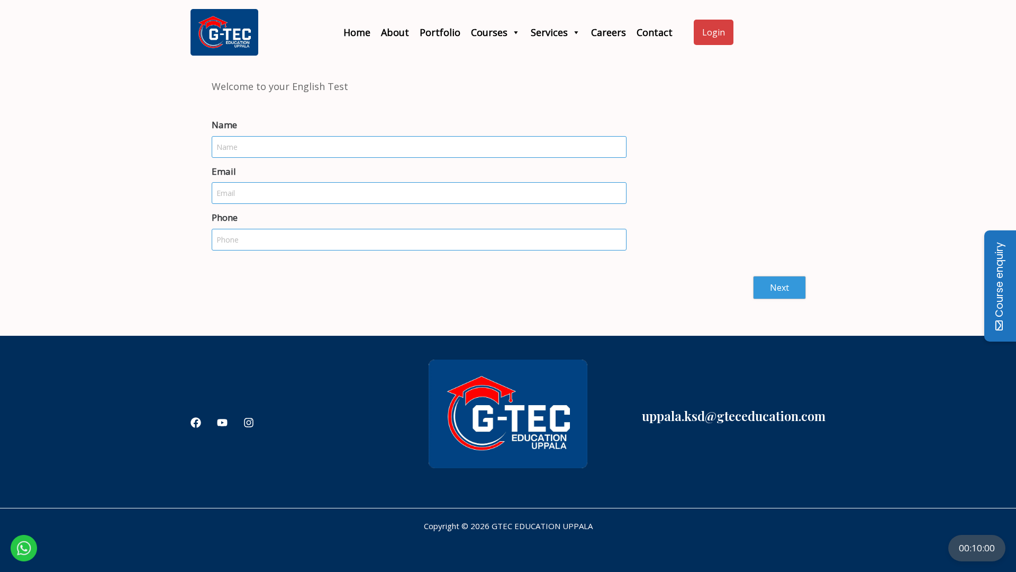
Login (713, 32)
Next (779, 287)
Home (356, 32)
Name (224, 125)
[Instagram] (248, 422)
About (395, 32)
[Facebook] (195, 422)
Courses (489, 32)
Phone (225, 217)
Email (224, 171)
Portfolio (440, 32)
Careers (608, 32)
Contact (655, 32)
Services (549, 32)
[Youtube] (222, 422)
